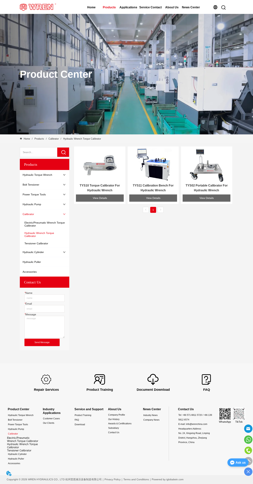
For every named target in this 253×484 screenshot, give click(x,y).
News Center (191, 7)
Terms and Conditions (136, 479)
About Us (172, 7)
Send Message (42, 342)
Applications (128, 7)
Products (109, 7)
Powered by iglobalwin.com (168, 479)
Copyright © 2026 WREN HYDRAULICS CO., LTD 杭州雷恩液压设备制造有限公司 (54, 479)
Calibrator (54, 138)
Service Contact (150, 7)
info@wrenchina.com (196, 424)
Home (91, 7)
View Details (100, 197)
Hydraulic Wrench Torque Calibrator (82, 138)
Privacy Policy (112, 479)
